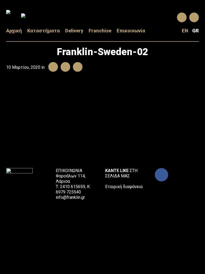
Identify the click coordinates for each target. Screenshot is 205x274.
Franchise (100, 30)
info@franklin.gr (70, 197)
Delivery (74, 30)
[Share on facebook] (52, 67)
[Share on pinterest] (76, 67)
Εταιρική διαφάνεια (124, 186)
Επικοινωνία (131, 30)
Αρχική (14, 30)
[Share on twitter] (64, 67)
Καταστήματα (43, 30)
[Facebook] (161, 174)
